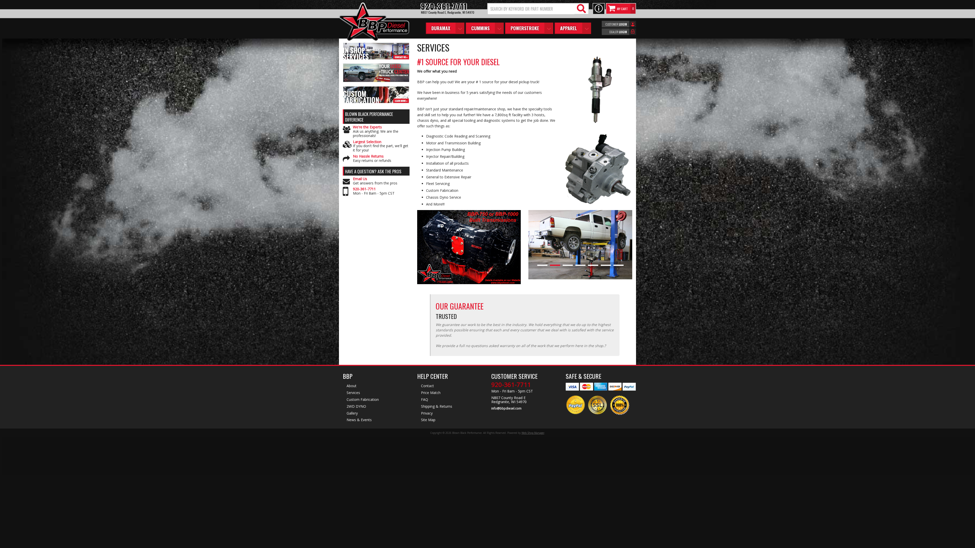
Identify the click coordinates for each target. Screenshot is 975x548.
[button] (538, 8)
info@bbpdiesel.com (506, 408)
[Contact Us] (599, 8)
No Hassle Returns (368, 156)
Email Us (360, 179)
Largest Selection (367, 142)
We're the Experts (367, 127)
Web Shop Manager (533, 433)
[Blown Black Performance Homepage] (374, 22)
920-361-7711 (364, 189)
